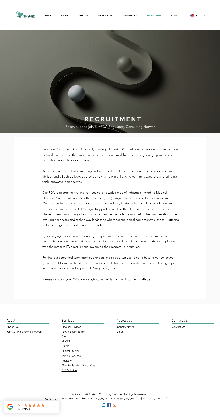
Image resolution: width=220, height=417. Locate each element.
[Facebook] (109, 405)
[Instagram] (114, 405)
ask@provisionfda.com (162, 398)
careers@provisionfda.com (100, 279)
